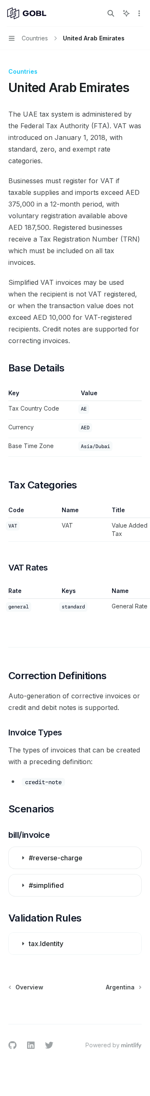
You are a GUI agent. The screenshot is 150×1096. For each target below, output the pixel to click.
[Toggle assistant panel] (126, 13)
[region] (75, 524)
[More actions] (139, 13)
